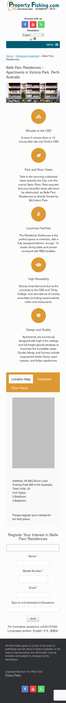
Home (9, 56)
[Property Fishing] (33, 5)
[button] (50, 44)
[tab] (21, 378)
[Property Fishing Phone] (41, 24)
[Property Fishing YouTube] (33, 24)
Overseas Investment (27, 56)
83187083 (51, 626)
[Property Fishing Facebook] (25, 24)
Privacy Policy (13, 675)
